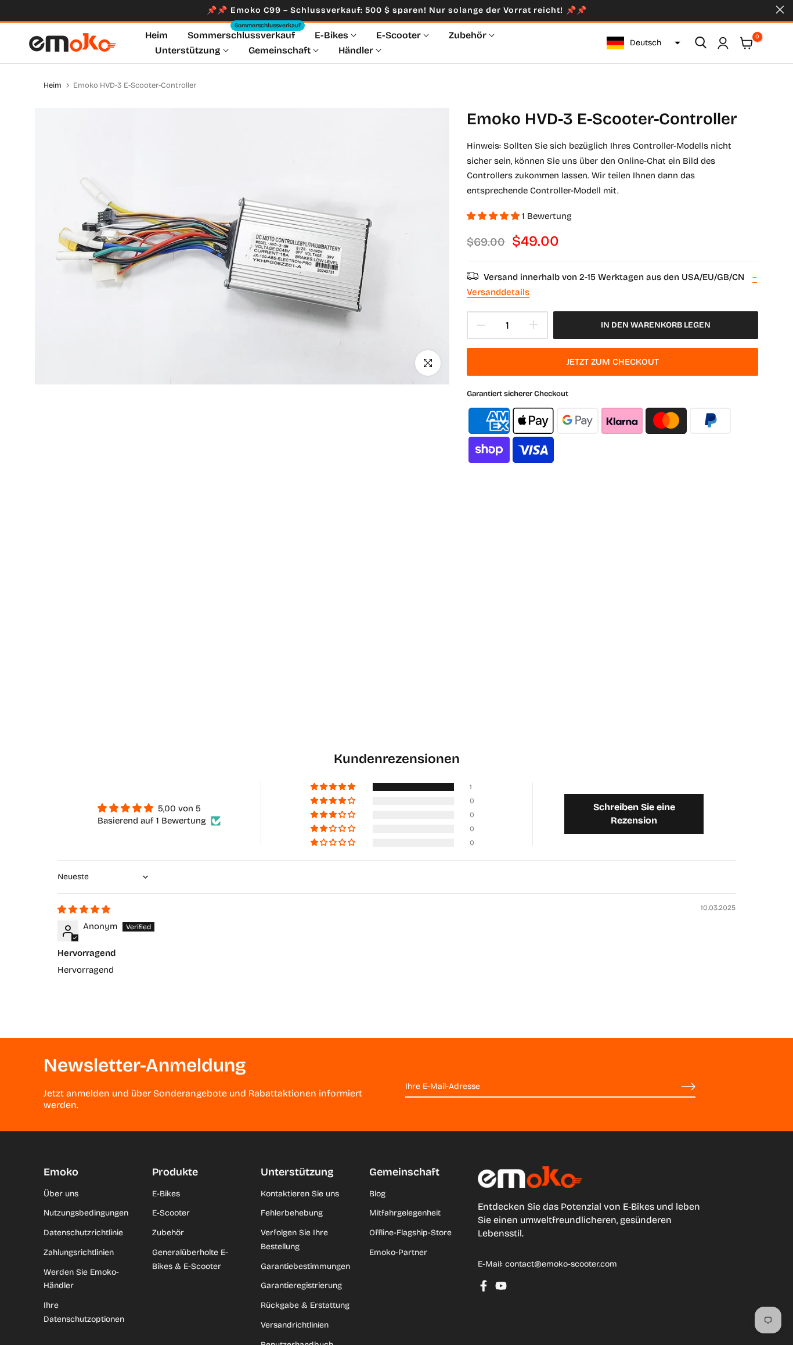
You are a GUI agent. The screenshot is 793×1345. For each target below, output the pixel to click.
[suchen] (700, 43)
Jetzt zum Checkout (613, 362)
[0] (746, 43)
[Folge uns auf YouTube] (501, 1286)
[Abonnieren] (675, 1087)
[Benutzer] (722, 43)
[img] (83, 909)
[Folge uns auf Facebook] (483, 1286)
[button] (642, 43)
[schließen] (13, 9)
